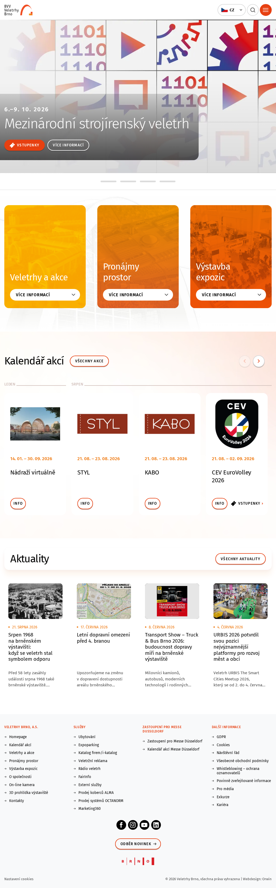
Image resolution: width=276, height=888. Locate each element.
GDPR (221, 737)
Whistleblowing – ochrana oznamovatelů (238, 771)
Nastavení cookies (18, 879)
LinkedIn (156, 825)
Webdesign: (252, 879)
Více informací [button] (33, 294)
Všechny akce (89, 361)
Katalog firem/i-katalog (97, 753)
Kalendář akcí (20, 745)
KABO (152, 472)
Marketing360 (89, 809)
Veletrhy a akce (39, 277)
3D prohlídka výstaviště (28, 793)
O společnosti (20, 777)
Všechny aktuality (240, 559)
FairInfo (84, 777)
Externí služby (90, 785)
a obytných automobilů (50, 126)
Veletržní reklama (92, 761)
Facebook (121, 825)
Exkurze (223, 797)
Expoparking (88, 745)
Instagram (133, 825)
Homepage (18, 737)
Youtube (144, 825)
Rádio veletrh (89, 769)
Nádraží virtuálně (32, 472)
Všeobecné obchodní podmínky (243, 761)
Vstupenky (249, 503)
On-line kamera (21, 785)
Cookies (223, 745)
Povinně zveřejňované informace (244, 781)
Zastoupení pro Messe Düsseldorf (174, 741)
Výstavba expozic (213, 272)
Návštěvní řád (228, 753)
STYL (83, 472)
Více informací (25, 145)
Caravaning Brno (51, 102)
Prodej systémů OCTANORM (100, 801)
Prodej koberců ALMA (96, 793)
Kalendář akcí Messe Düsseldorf (173, 749)
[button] (232, 10)
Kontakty (16, 801)
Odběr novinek (135, 844)
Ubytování (86, 737)
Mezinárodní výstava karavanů (64, 115)
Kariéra (222, 805)
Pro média (225, 789)
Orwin (267, 879)
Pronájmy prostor (121, 272)
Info (18, 503)
